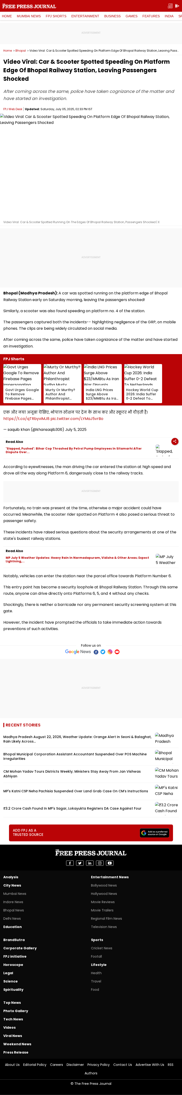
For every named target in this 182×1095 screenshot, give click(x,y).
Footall (96, 956)
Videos (9, 1027)
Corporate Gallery (20, 948)
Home (7, 16)
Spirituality (13, 989)
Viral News (12, 1035)
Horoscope (13, 964)
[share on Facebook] (70, 863)
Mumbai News (29, 16)
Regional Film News (106, 918)
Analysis (10, 877)
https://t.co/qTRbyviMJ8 (26, 418)
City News (12, 885)
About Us (12, 1064)
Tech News (13, 1019)
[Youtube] (117, 651)
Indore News (13, 902)
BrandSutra (14, 939)
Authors (91, 1073)
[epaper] (170, 6)
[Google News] (78, 651)
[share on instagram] (100, 863)
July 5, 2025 (75, 429)
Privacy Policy (98, 1064)
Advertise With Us (150, 1064)
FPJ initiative (15, 956)
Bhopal (20, 51)
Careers (56, 1064)
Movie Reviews (103, 902)
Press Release (15, 1052)
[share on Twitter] (80, 863)
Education (12, 926)
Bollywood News (104, 885)
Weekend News (17, 1044)
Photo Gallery (15, 1011)
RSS (170, 1064)
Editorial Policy (34, 1064)
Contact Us (122, 1064)
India (169, 16)
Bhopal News (13, 910)
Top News (12, 1002)
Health (96, 973)
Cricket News (101, 948)
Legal (8, 973)
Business (112, 16)
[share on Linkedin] (90, 863)
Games (131, 16)
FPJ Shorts (56, 16)
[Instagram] (110, 651)
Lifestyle (99, 964)
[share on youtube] (110, 863)
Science (10, 981)
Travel (96, 981)
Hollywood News (104, 893)
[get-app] (177, 6)
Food (95, 989)
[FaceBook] (95, 651)
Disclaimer (75, 1064)
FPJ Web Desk (12, 109)
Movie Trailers (102, 910)
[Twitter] (102, 651)
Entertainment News (110, 877)
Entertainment (85, 16)
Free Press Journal (29, 6)
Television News (104, 926)
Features (151, 16)
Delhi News (12, 918)
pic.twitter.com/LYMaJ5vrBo (76, 418)
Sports (97, 939)
